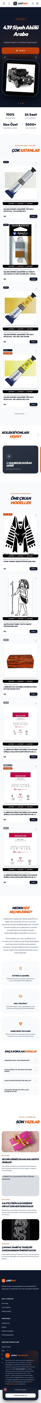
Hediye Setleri (6, 1326)
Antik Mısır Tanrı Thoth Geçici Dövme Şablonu (17, 640)
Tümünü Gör (19, 428)
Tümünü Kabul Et (20, 1395)
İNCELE (22, 74)
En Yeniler (5, 1318)
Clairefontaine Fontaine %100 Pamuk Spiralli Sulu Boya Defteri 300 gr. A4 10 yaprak (20, 829)
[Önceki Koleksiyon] (31, 449)
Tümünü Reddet (20, 1390)
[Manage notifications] (5, 1389)
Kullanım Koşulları (7, 1345)
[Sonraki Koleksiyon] (38, 449)
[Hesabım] (33, 3)
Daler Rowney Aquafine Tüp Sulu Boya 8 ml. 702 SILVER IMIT (18, 225)
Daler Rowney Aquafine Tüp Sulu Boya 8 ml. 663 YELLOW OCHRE (18, 350)
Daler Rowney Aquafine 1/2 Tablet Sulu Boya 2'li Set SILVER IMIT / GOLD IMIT (19, 288)
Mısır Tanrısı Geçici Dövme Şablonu (19, 576)
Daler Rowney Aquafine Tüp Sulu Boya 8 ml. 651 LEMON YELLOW (18, 413)
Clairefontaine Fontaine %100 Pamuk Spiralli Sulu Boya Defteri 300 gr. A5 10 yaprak (20, 766)
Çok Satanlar (6, 1322)
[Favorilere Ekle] (36, 177)
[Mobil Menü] (4, 3)
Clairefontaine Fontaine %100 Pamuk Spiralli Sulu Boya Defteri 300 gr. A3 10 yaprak (20, 892)
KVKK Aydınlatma (8, 1349)
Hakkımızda (6, 1338)
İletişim (4, 1341)
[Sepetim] (37, 3)
